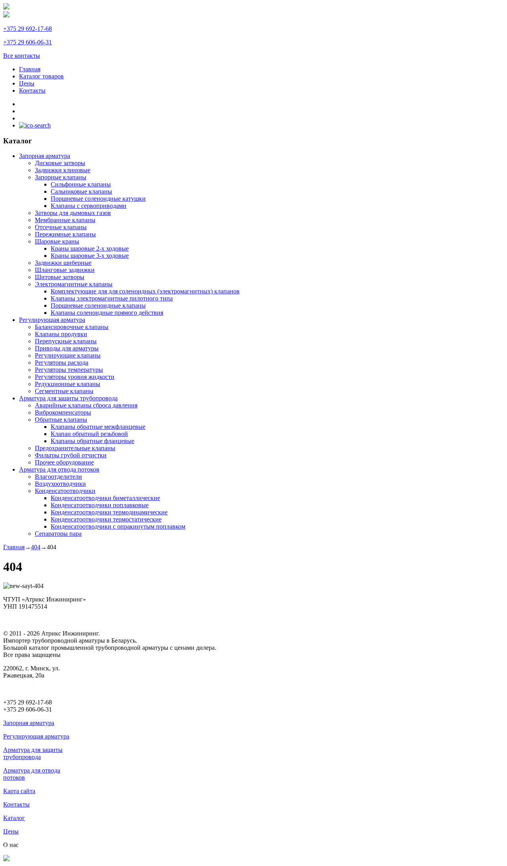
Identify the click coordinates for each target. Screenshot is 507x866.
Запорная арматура (28, 722)
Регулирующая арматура (36, 736)
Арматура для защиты (33, 749)
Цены (11, 831)
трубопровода (22, 757)
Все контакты (21, 55)
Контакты (16, 804)
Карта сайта (19, 791)
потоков (14, 777)
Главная (14, 547)
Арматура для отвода (31, 770)
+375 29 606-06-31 (27, 42)
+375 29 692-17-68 (27, 28)
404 (35, 547)
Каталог (14, 818)
